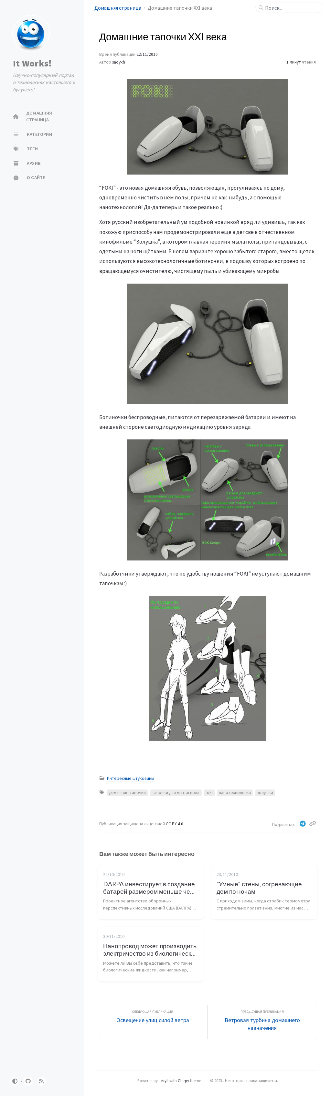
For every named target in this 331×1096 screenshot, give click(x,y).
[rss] (41, 1081)
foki (209, 792)
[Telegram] (303, 824)
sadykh (118, 62)
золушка (265, 792)
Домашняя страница (118, 8)
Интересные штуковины (130, 778)
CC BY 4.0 (175, 824)
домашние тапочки (127, 792)
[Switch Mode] (14, 1081)
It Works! (32, 63)
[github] (28, 1081)
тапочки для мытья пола (175, 792)
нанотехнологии (235, 792)
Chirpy (183, 1080)
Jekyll (163, 1080)
